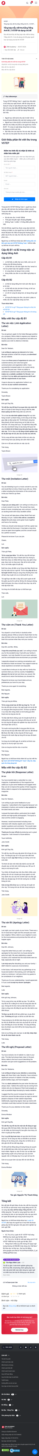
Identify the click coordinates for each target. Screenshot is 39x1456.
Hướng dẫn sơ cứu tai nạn (9, 1383)
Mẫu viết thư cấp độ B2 (8, 69)
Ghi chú (6, 188)
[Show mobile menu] (35, 2)
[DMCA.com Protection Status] (5, 1451)
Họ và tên (7, 164)
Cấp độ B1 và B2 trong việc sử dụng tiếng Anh (15, 64)
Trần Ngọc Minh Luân (13, 1262)
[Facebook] (21, 1347)
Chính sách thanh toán (8, 1371)
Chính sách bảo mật (7, 1362)
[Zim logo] (3, 3)
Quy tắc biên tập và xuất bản (10, 1377)
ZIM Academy (11, 47)
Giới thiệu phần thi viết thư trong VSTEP (13, 62)
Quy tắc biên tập (10, 50)
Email (5, 180)
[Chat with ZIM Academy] (34, 1451)
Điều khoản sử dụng (7, 1365)
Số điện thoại (8, 172)
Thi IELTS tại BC (6, 1359)
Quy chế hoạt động (7, 1374)
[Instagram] (35, 1347)
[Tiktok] (31, 1347)
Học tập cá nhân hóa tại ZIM (10, 1386)
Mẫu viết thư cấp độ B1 (8, 67)
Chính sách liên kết (7, 1368)
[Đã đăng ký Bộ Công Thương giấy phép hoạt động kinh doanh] (15, 1451)
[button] (27, 3)
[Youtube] (26, 1347)
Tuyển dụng (5, 1380)
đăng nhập (12, 1306)
